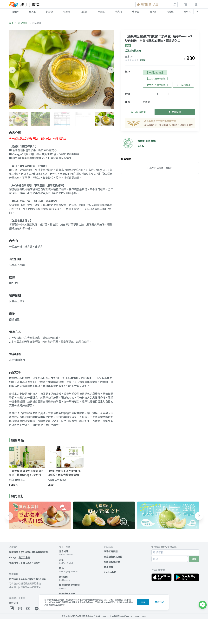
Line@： (19, 557)
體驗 (61, 568)
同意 (143, 602)
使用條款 (108, 567)
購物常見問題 (111, 551)
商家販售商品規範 (113, 556)
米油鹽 (170, 11)
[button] (12, 70)
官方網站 (63, 551)
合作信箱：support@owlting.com (27, 578)
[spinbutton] (157, 94)
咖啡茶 (187, 11)
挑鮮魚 (49, 11)
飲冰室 (153, 11)
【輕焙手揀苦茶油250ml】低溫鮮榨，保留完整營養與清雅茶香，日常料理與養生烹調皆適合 (64, 473)
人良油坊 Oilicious (57, 479)
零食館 (101, 11)
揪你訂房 (63, 576)
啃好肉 (66, 11)
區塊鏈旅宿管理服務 (69, 585)
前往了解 (159, 602)
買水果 (32, 11)
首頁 (11, 23)
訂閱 (194, 559)
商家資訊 (23, 23)
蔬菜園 (84, 11)
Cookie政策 (110, 572)
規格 (127, 72)
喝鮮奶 (15, 11)
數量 (127, 94)
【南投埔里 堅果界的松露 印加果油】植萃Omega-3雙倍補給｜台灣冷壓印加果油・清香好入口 (26, 473)
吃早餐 (135, 11)
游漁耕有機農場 (133, 50)
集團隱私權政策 (112, 561)
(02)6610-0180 (29, 552)
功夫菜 (118, 11)
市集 (61, 559)
